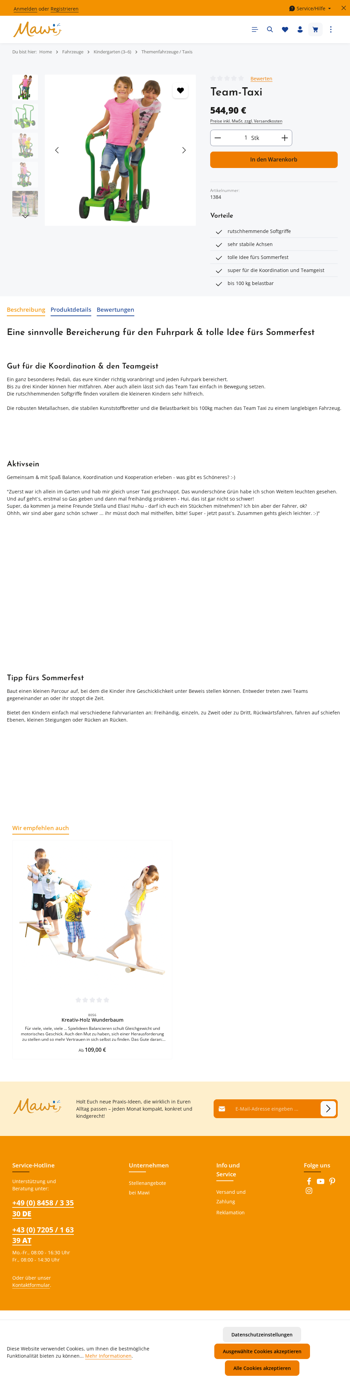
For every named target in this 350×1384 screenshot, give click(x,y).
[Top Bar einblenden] (331, 29)
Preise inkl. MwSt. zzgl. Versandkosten (246, 121)
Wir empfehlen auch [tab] (40, 828)
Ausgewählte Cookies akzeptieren (262, 1351)
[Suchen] (270, 29)
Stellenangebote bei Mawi (147, 1188)
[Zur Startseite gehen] (37, 29)
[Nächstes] (183, 150)
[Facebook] (309, 1183)
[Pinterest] (332, 1183)
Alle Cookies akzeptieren (262, 1368)
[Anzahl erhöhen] (285, 138)
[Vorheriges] (57, 150)
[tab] (26, 309)
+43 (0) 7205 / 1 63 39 (43, 1235)
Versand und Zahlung (231, 1197)
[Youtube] (321, 1183)
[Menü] (255, 29)
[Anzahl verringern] (217, 138)
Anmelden (25, 8)
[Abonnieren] (328, 1108)
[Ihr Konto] (300, 29)
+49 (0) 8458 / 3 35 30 (43, 1208)
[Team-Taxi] (120, 150)
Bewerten (261, 78)
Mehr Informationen (108, 1356)
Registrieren (65, 8)
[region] (104, 150)
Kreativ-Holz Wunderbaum (92, 1020)
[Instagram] (309, 1192)
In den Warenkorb (273, 159)
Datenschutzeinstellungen (262, 1334)
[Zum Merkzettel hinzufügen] (180, 90)
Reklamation (230, 1212)
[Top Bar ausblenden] (344, 8)
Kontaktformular (31, 1285)
